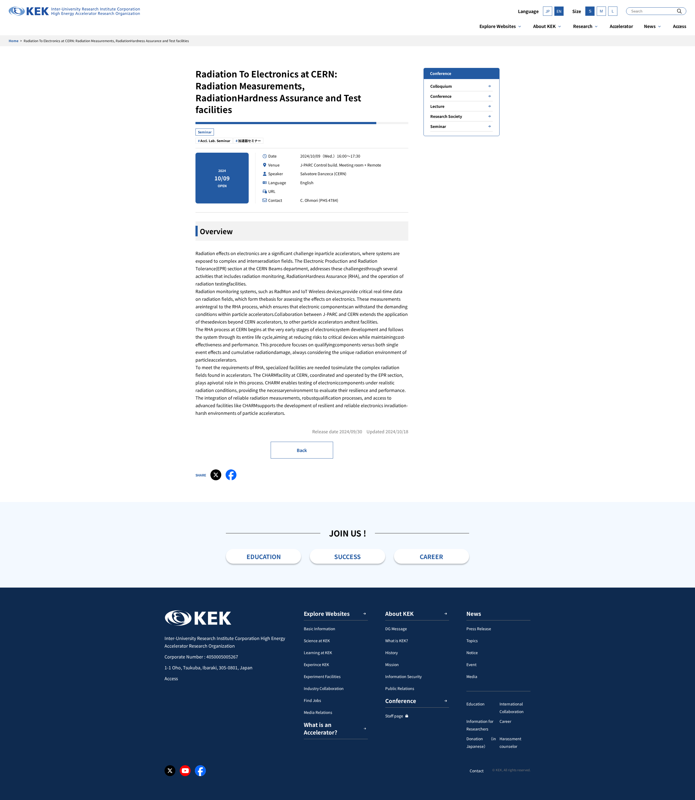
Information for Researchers (479, 725)
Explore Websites (497, 26)
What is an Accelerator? (320, 728)
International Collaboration (512, 707)
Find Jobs (312, 700)
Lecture (437, 106)
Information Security (403, 676)
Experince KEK (316, 664)
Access (679, 26)
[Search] (679, 11)
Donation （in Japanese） (481, 742)
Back (302, 450)
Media (471, 676)
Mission (392, 664)
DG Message (396, 628)
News (650, 26)
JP (547, 11)
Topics (472, 640)
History (391, 652)
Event (471, 664)
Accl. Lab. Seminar (215, 140)
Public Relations (399, 688)
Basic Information (319, 628)
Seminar (204, 132)
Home (13, 40)
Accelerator (621, 26)
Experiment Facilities (322, 676)
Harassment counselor (510, 742)
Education (475, 704)
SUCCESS (347, 556)
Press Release (478, 628)
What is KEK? (396, 640)
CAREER (431, 556)
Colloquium (441, 86)
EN (559, 11)
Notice (472, 652)
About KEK (544, 26)
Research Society (446, 116)
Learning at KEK (318, 652)
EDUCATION (264, 556)
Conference (440, 96)
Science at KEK (317, 640)
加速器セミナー (249, 140)
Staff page (394, 716)
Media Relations (318, 712)
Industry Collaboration (324, 688)
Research (582, 26)
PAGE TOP (682, 587)
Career (505, 721)
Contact (477, 770)
